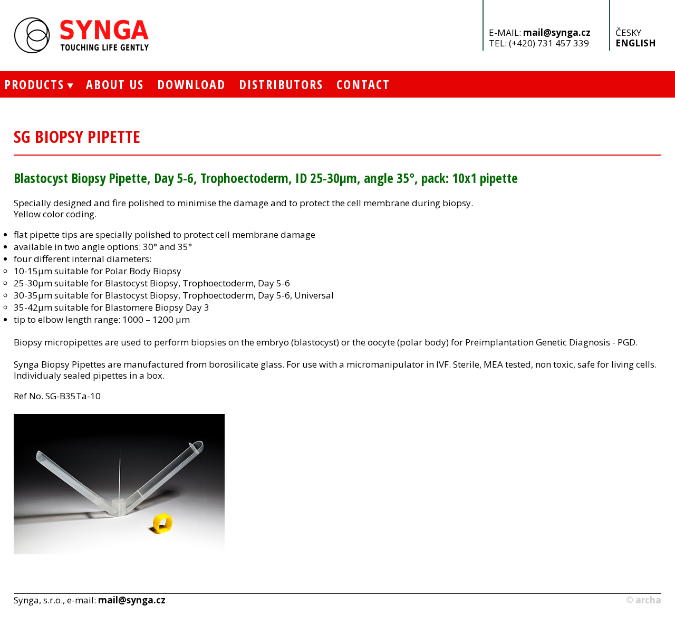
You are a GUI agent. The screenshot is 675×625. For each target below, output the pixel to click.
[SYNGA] (82, 50)
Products (32, 84)
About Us (115, 84)
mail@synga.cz (557, 32)
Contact (363, 84)
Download (191, 84)
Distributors (281, 84)
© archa (643, 600)
